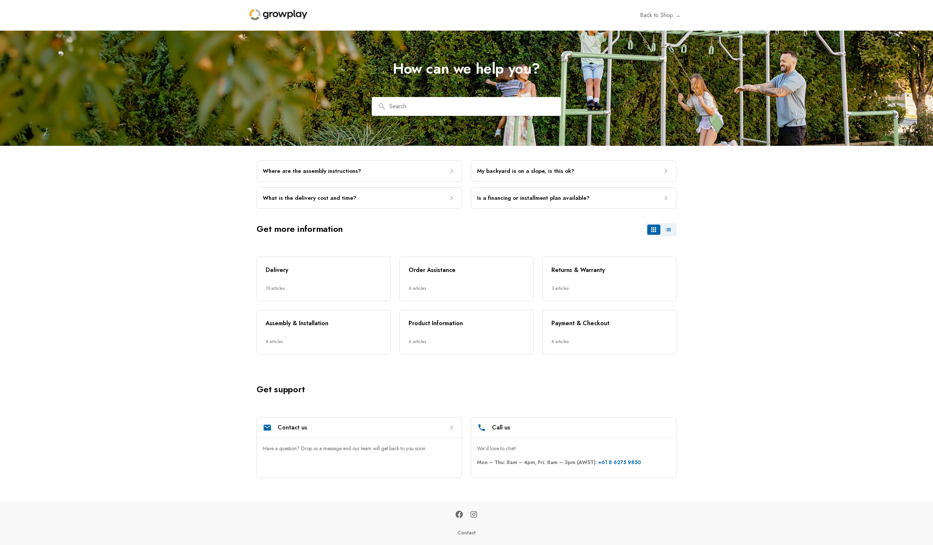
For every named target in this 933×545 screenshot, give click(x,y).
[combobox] (466, 106)
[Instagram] (473, 515)
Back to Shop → (660, 15)
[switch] (661, 229)
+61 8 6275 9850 (619, 462)
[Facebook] (459, 515)
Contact (466, 532)
